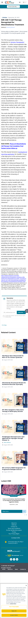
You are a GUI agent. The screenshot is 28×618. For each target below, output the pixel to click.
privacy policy (8, 316)
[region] (14, 600)
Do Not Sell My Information (14, 530)
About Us (14, 523)
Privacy (14, 532)
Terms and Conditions (14, 528)
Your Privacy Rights (14, 534)
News (16, 569)
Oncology (4, 325)
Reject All (14, 611)
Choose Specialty (12, 6)
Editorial (14, 525)
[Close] (26, 585)
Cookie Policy (13, 603)
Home (3, 569)
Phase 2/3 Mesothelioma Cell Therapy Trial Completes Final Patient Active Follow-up (13, 146)
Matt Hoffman (7, 442)
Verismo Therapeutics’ (17, 42)
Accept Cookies (14, 615)
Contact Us (14, 526)
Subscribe (20, 312)
